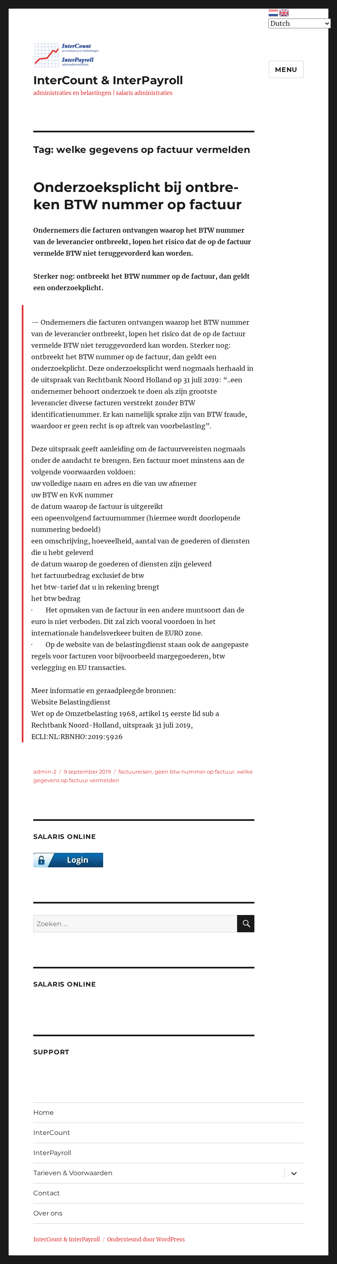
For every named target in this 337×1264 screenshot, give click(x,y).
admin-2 (44, 771)
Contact (46, 1193)
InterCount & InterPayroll (108, 80)
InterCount (51, 1133)
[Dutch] (273, 12)
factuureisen (135, 771)
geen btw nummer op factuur (194, 771)
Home (43, 1112)
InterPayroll (52, 1153)
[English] (284, 12)
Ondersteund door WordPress (146, 1239)
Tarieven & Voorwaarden (73, 1173)
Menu (286, 70)
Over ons (47, 1213)
